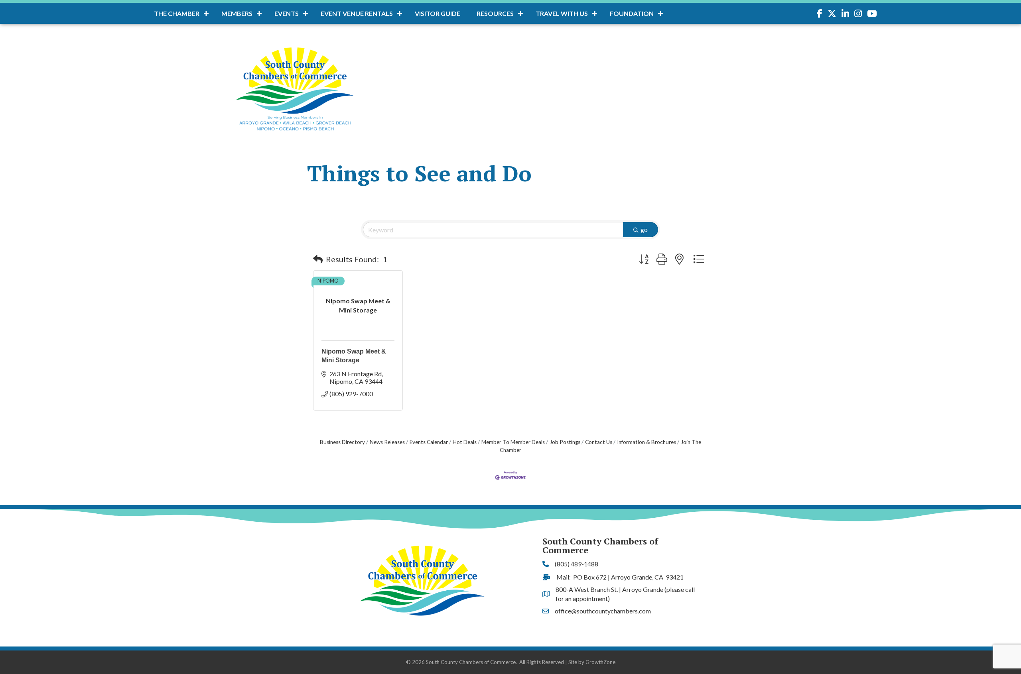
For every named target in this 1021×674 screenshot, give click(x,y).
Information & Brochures (646, 442)
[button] (318, 259)
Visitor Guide (437, 13)
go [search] (644, 229)
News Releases (387, 442)
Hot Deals (465, 442)
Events (286, 13)
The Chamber (176, 13)
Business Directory (342, 442)
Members (236, 13)
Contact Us (598, 442)
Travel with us (562, 13)
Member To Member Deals (513, 442)
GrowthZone (600, 662)
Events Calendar (429, 442)
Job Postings (565, 442)
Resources (495, 13)
